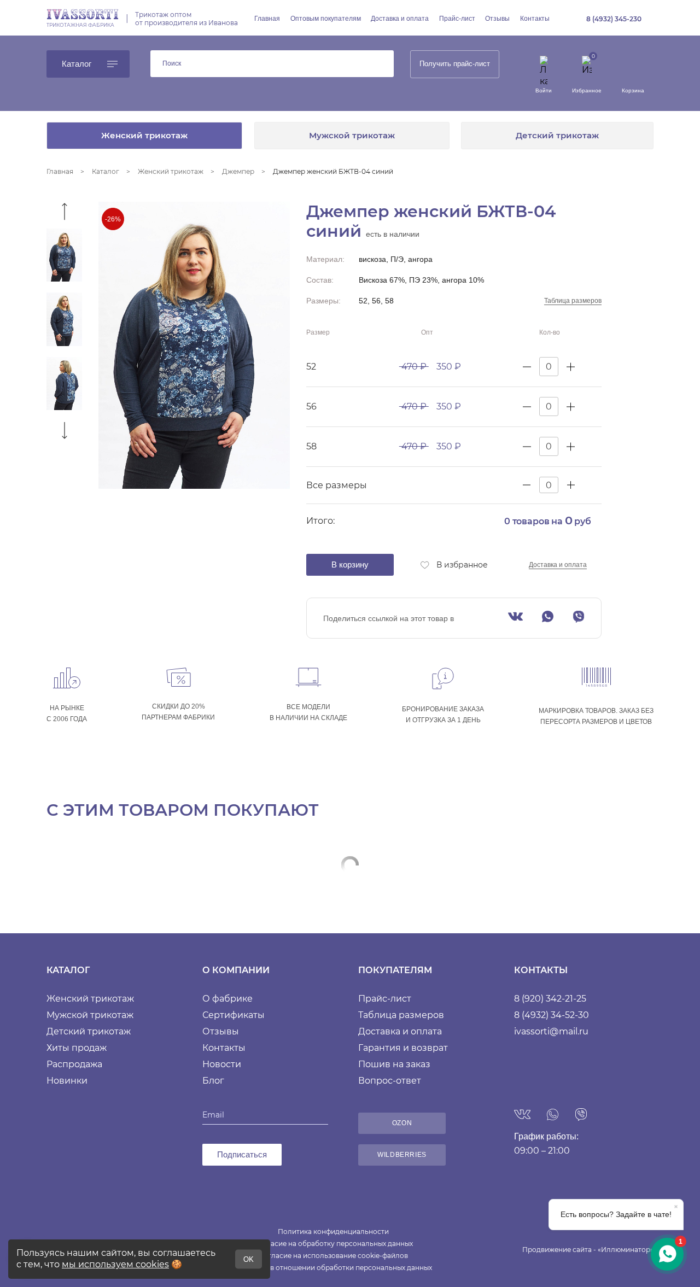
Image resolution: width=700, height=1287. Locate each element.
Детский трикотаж (557, 135)
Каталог (76, 63)
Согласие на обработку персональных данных (333, 1243)
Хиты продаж (76, 1048)
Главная (267, 18)
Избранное (587, 90)
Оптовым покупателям (325, 18)
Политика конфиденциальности (333, 1231)
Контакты (535, 18)
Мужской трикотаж (352, 135)
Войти (543, 90)
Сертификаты (233, 1015)
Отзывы (497, 18)
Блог (213, 1080)
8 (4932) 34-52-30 (551, 1015)
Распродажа (74, 1064)
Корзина (633, 90)
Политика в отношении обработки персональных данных (333, 1267)
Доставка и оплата (400, 18)
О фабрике (227, 998)
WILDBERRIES (402, 1155)
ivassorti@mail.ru (551, 1031)
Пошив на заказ (394, 1064)
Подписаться (242, 1154)
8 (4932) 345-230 (613, 19)
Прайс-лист (457, 18)
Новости (221, 1064)
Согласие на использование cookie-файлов (333, 1255)
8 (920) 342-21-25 (550, 998)
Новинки (67, 1080)
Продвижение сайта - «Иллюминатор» (588, 1249)
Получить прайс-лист (454, 64)
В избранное (462, 565)
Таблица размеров (573, 301)
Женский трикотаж (144, 135)
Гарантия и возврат (403, 1048)
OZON (402, 1123)
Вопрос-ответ (389, 1080)
